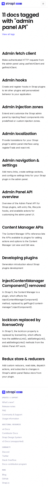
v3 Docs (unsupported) (13, 441)
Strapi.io (5, 483)
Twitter (5, 456)
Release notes (8, 406)
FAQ (4, 410)
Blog (4, 474)
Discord (5, 452)
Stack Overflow (9, 460)
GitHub (5, 478)
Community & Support (12, 414)
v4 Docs (6, 429)
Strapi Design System (12, 437)
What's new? (8, 402)
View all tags (8, 34)
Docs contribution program (14, 464)
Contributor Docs (10, 433)
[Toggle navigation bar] (43, 4)
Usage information (10, 418)
